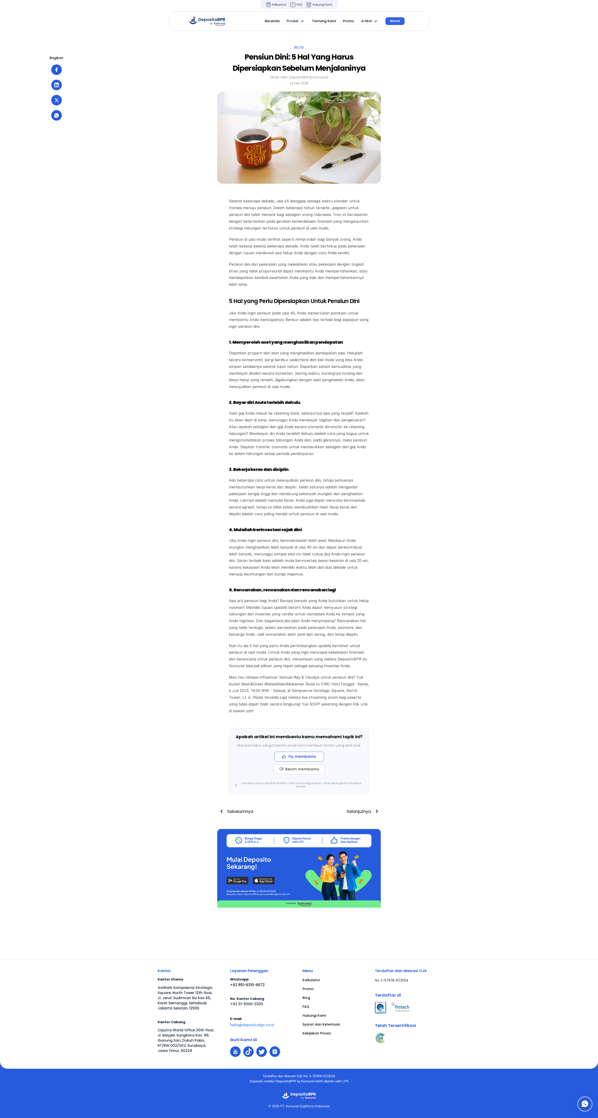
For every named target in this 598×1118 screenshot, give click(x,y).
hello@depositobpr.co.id (252, 1025)
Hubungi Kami (314, 1015)
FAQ (306, 1006)
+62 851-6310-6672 (247, 984)
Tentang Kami (324, 21)
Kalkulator (311, 980)
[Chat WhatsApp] (584, 1104)
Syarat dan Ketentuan (321, 1024)
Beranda (272, 21)
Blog (306, 997)
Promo (308, 989)
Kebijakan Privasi (317, 1033)
